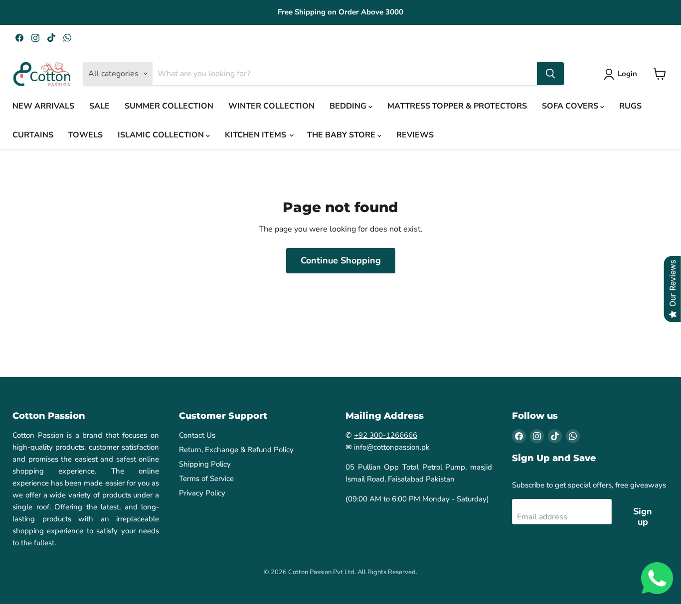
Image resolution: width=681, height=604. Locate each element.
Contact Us (197, 435)
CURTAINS (32, 134)
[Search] (550, 73)
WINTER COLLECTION (271, 106)
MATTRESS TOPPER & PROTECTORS (457, 106)
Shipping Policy (205, 464)
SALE (99, 106)
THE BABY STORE (342, 134)
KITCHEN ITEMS (256, 134)
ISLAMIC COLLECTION (162, 134)
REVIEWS (415, 134)
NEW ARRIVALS (43, 106)
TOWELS (85, 134)
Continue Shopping (341, 260)
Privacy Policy (202, 493)
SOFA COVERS (571, 106)
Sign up (642, 516)
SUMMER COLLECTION (169, 106)
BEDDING (349, 106)
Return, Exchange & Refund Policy (236, 450)
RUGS (630, 106)
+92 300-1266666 (385, 435)
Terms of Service (206, 478)
